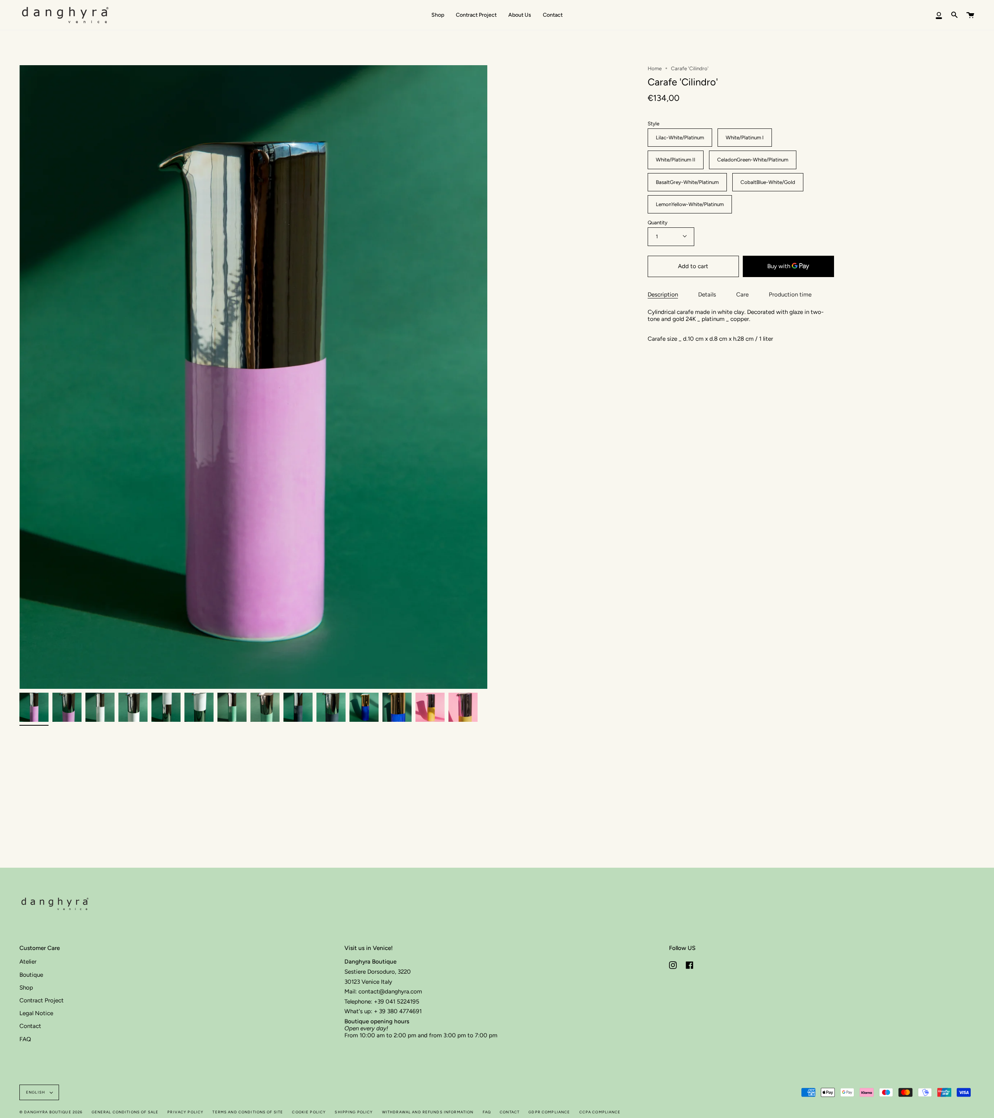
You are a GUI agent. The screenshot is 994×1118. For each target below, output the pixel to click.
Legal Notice (36, 1013)
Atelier (27, 961)
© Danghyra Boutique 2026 (50, 1112)
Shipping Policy (354, 1112)
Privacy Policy (185, 1112)
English (36, 1092)
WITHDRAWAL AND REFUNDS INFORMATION (428, 1112)
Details (707, 294)
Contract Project (41, 1000)
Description (663, 294)
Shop (26, 987)
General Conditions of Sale (125, 1112)
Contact (30, 1026)
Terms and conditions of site (247, 1112)
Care (742, 294)
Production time (790, 294)
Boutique (31, 974)
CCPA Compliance (600, 1112)
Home (655, 68)
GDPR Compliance (549, 1112)
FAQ (25, 1039)
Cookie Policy (309, 1112)
